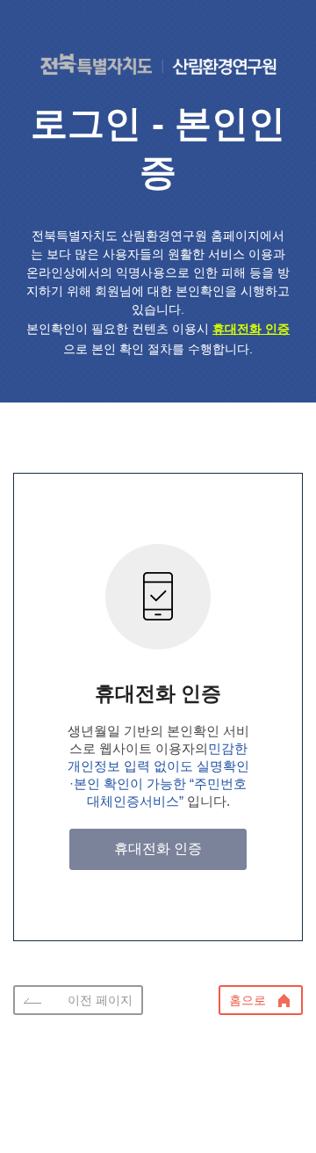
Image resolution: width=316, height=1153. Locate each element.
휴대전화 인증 (158, 848)
